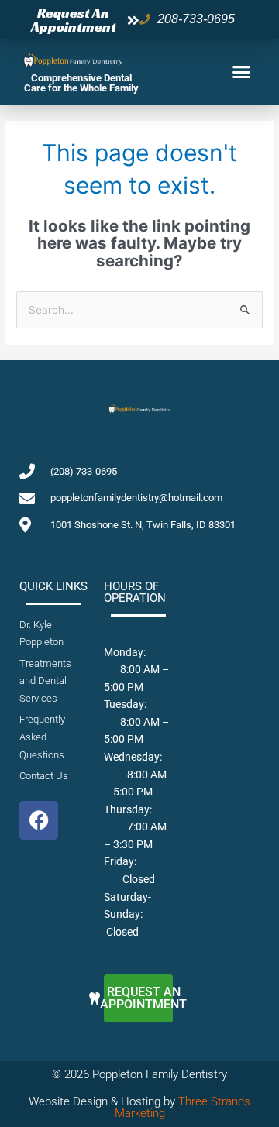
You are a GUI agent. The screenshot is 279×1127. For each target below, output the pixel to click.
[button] (242, 72)
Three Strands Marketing (183, 1107)
